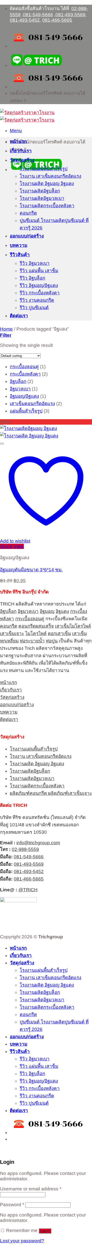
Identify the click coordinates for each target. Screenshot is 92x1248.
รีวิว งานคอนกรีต (37, 300)
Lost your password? (22, 1240)
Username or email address (30, 1188)
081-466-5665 (57, 20)
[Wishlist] (2, 443)
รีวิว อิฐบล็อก (32, 278)
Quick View (12, 546)
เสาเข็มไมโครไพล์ (73, 626)
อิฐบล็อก (8, 611)
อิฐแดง (62, 611)
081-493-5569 (70, 14)
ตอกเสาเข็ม (59, 633)
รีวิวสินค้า (20, 254)
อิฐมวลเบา (28, 611)
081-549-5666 (38, 14)
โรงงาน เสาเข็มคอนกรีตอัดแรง (50, 176)
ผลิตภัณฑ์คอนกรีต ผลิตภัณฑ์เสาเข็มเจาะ (51, 793)
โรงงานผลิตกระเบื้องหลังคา (47, 205)
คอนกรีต (28, 213)
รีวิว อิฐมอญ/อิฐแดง (39, 285)
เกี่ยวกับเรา (21, 150)
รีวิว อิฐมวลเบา (35, 263)
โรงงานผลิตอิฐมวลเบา (42, 198)
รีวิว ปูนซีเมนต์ (34, 307)
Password (12, 1204)
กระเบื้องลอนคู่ (29, 618)
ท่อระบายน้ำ (32, 640)
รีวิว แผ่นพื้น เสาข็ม (39, 270)
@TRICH (28, 889)
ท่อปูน (52, 640)
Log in (45, 1231)
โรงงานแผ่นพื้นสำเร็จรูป (43, 168)
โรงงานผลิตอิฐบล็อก (40, 190)
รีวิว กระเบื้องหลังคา (40, 292)
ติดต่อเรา (19, 315)
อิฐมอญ (47, 611)
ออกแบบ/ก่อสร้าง (27, 236)
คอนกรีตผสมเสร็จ (36, 626)
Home (6, 329)
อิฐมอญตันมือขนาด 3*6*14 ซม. (31, 569)
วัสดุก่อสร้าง (22, 160)
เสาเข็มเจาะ (12, 633)
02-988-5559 (25, 849)
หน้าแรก (18, 141)
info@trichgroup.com (38, 842)
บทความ (18, 245)
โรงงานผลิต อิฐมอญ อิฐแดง (47, 183)
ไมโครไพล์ (36, 633)
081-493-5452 (25, 20)
